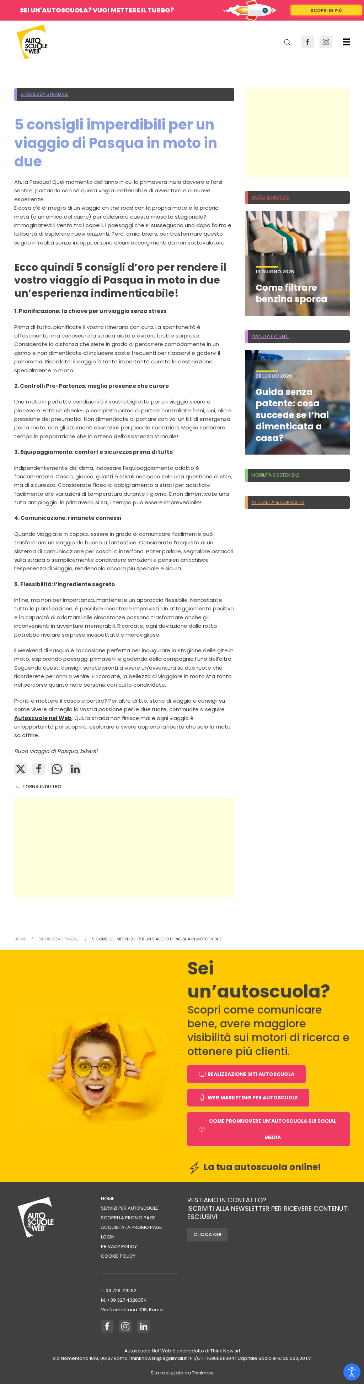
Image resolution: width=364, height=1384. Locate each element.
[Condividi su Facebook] (38, 769)
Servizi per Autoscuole (129, 1208)
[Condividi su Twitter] (20, 769)
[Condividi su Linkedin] (75, 769)
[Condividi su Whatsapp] (56, 769)
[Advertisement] (124, 847)
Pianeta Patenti (270, 336)
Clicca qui (207, 1234)
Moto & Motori (270, 197)
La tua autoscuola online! (261, 1167)
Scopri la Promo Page (128, 1217)
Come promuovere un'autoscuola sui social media (272, 1129)
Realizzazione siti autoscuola (251, 1074)
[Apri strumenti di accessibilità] (351, 1371)
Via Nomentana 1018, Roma (132, 1309)
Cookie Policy (118, 1256)
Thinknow (203, 1372)
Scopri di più (326, 10)
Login (107, 1237)
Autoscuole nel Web (43, 718)
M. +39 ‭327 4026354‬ (124, 1300)
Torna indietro (41, 786)
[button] (346, 42)
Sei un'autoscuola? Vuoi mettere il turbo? (97, 10)
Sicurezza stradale (45, 94)
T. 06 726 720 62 (118, 1290)
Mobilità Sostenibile (275, 475)
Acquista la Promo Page (131, 1227)
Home (107, 1198)
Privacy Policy (119, 1246)
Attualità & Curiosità (277, 502)
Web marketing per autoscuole (253, 1097)
